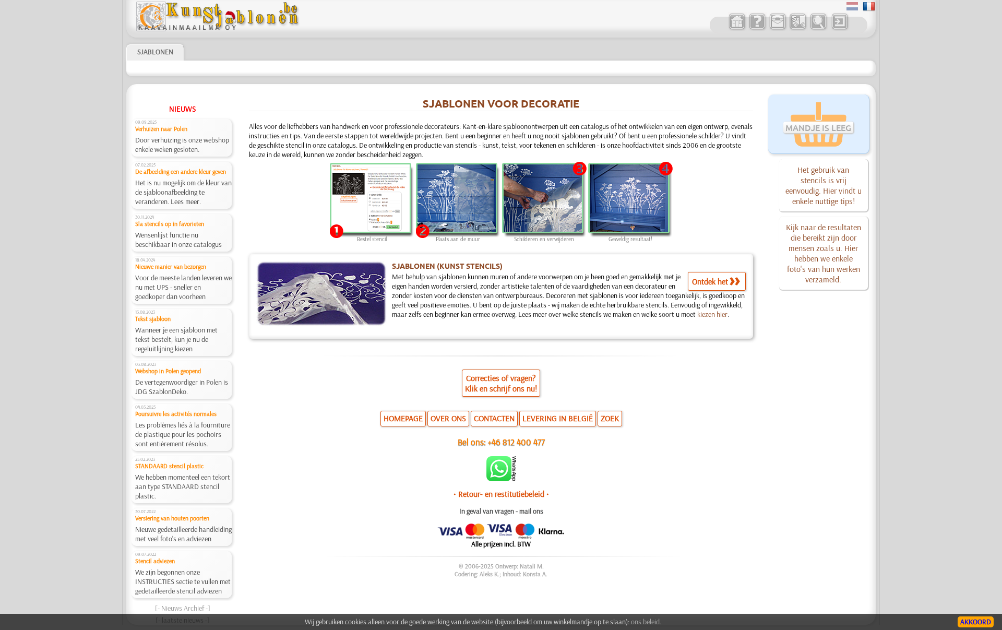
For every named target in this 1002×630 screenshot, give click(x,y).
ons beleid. (646, 621)
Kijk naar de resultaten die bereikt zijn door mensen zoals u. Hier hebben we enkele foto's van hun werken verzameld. (823, 253)
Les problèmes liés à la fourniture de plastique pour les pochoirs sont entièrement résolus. (182, 434)
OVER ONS (448, 418)
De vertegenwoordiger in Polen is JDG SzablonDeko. (181, 386)
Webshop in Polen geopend (168, 371)
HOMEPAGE (403, 418)
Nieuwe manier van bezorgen (170, 266)
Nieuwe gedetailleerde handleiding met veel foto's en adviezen (183, 534)
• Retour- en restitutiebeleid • (501, 494)
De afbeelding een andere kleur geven (180, 171)
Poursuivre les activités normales (176, 414)
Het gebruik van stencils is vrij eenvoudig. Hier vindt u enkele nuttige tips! (823, 185)
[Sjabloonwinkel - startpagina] (217, 28)
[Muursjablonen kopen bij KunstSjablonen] (736, 28)
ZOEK (610, 418)
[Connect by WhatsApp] (501, 478)
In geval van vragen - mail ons (501, 511)
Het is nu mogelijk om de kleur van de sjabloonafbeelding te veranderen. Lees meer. (183, 192)
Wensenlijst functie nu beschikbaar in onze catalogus (178, 239)
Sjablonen (155, 51)
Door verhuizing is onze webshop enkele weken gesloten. (182, 144)
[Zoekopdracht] (818, 28)
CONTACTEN (494, 418)
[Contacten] (777, 28)
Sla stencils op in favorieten (169, 224)
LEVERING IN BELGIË (557, 418)
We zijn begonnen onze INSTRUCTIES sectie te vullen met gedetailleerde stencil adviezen (183, 581)
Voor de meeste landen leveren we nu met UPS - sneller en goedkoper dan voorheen (183, 287)
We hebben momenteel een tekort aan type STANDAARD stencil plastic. (182, 486)
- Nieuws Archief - (183, 608)
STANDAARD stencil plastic (169, 466)
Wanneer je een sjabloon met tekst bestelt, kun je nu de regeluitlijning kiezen (176, 339)
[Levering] (798, 28)
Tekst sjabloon (153, 319)
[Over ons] (757, 28)
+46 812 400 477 (516, 441)
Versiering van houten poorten (172, 518)
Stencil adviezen (155, 561)
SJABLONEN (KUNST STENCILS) (447, 265)
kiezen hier (712, 314)
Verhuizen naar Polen (161, 129)
